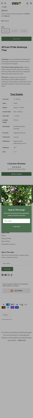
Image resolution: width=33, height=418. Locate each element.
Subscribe (16, 226)
